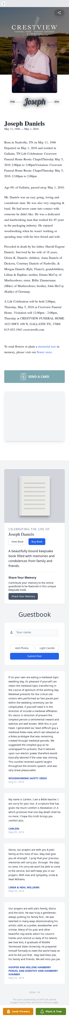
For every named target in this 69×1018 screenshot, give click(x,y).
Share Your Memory (23, 596)
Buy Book (36, 541)
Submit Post (34, 656)
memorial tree (47, 346)
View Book (17, 541)
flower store (44, 352)
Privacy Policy (24, 1002)
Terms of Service (44, 1002)
